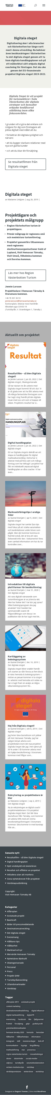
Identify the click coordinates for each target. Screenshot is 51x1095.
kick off (41, 1041)
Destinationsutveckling (18, 928)
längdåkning (34, 1045)
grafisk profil (38, 1024)
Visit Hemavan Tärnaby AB (18, 894)
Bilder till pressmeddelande (20, 924)
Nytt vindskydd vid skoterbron (21, 866)
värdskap (30, 1067)
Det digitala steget (16, 593)
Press (10, 971)
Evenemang (12, 937)
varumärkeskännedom (35, 1063)
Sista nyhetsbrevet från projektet (23, 878)
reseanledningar (36, 1054)
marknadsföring (12, 1050)
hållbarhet (10, 1037)
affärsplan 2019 (12, 1002)
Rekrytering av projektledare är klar (25, 796)
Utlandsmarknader (16, 984)
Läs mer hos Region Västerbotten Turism (22, 275)
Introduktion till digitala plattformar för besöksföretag (24, 586)
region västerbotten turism (16, 1054)
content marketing (13, 1006)
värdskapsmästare (13, 1071)
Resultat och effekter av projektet (23, 870)
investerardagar (29, 1041)
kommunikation (12, 1045)
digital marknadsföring (15, 1015)
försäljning (19, 1024)
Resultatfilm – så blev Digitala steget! (24, 375)
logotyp (24, 1045)
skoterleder (18, 1058)
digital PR (30, 1015)
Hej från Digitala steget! (21, 725)
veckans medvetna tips (15, 1067)
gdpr (28, 1024)
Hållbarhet (12, 945)
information (36, 1037)
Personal (11, 967)
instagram (10, 1041)
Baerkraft (11, 920)
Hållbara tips (13, 941)
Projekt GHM (13, 975)
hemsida (30, 1032)
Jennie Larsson (16, 379)
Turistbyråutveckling (17, 979)
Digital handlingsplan (19, 442)
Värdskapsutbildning (17, 883)
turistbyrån (19, 1063)
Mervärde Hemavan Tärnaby (21, 954)
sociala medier (31, 1058)
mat (23, 1050)
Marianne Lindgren (16, 199)
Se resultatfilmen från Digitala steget (22, 164)
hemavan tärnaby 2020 (15, 1032)
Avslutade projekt (15, 915)
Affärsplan (12, 911)
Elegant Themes (21, 1091)
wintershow (28, 1071)
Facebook (22, 1019)
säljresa (9, 1063)
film (29, 1019)
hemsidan (40, 1032)
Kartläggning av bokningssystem (17, 658)
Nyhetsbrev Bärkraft (17, 958)
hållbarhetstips (23, 1037)
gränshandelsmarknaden (16, 1028)
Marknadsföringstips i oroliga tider (24, 513)
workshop (40, 1071)
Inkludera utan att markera (20, 874)
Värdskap (11, 988)
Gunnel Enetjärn (17, 518)
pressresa (31, 1050)
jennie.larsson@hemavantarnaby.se (20, 301)
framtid (9, 1024)
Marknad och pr (14, 950)
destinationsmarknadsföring (17, 1010)
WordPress (41, 1091)
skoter (8, 1058)
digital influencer (37, 1010)
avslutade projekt (28, 1002)
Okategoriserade (29, 382)
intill (18, 1041)
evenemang (10, 1019)
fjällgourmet (39, 1019)
